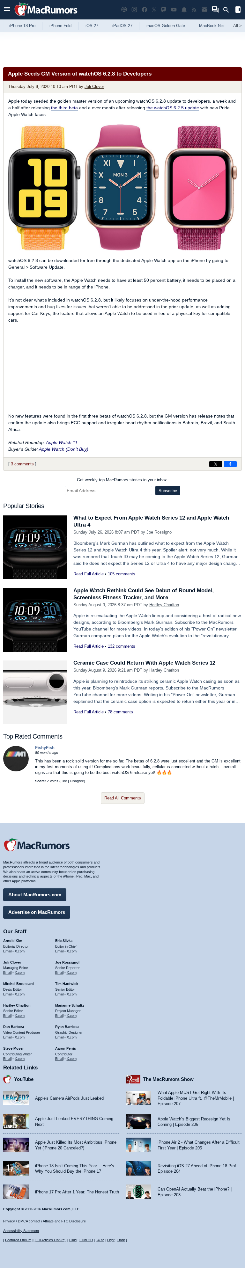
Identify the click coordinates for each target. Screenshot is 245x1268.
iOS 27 (91, 25)
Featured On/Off (18, 1240)
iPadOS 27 (122, 25)
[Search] (228, 9)
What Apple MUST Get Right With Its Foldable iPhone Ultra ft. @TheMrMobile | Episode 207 (196, 1098)
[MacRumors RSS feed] (194, 9)
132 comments (121, 646)
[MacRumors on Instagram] (134, 9)
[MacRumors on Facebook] (144, 9)
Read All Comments (122, 798)
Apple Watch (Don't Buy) (63, 449)
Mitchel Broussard (18, 984)
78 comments (120, 712)
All (237, 25)
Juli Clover (94, 86)
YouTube (23, 1079)
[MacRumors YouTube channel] (174, 9)
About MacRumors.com (34, 894)
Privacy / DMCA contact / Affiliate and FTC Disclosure (44, 1221)
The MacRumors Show (168, 1079)
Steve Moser (13, 1048)
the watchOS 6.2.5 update (172, 107)
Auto (100, 1240)
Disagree (77, 781)
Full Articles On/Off (49, 1240)
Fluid (73, 1240)
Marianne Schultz (69, 1005)
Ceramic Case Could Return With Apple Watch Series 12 (144, 663)
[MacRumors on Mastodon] (163, 9)
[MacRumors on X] (154, 9)
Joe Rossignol (159, 532)
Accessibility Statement (21, 1231)
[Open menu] (7, 9)
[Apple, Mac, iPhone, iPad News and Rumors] (46, 16)
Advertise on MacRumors (36, 912)
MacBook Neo (212, 25)
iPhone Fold (60, 25)
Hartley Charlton (164, 604)
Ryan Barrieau (67, 1027)
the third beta (64, 107)
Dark (121, 1240)
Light (111, 1240)
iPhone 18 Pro (22, 25)
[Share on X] (215, 464)
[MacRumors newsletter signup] (204, 9)
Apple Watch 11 (62, 442)
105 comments (121, 574)
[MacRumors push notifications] (184, 9)
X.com (20, 951)
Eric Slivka (63, 941)
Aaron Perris (65, 1048)
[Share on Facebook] (230, 464)
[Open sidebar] (238, 10)
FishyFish (45, 747)
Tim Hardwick (66, 984)
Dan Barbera (13, 1027)
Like (64, 781)
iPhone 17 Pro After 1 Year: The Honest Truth (77, 1192)
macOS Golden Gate (165, 25)
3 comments (22, 464)
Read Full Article (88, 574)
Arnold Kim (12, 941)
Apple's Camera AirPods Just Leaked (69, 1098)
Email (7, 951)
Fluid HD (86, 1240)
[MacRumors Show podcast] (124, 9)
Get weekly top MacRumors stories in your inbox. (122, 479)
